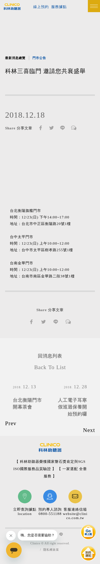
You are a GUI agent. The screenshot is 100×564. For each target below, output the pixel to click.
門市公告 (39, 58)
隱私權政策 (51, 549)
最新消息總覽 (15, 58)
